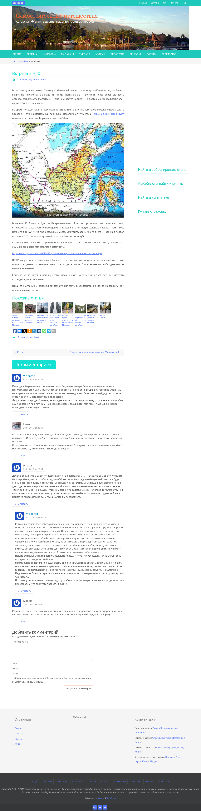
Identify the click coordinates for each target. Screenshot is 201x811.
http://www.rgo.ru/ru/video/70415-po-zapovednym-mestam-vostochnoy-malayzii (57, 253)
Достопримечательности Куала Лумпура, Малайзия (55, 320)
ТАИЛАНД (91, 781)
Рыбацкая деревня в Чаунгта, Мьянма (92, 319)
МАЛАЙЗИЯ (77, 781)
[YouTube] (22, 3)
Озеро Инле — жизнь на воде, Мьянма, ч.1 (95, 352)
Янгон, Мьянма (103, 316)
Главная (142, 3)
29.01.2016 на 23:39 (33, 427)
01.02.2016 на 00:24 (33, 379)
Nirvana (101, 798)
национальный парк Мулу (108, 113)
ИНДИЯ (34, 781)
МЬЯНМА (105, 781)
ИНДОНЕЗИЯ (120, 781)
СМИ (165, 3)
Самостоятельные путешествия (57, 15)
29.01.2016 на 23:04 (33, 469)
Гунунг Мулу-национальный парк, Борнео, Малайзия (80, 320)
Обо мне (155, 3)
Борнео (22, 337)
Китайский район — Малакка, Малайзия (30, 319)
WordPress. (111, 798)
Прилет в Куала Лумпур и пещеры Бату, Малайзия (67, 320)
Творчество (163, 781)
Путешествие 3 (37, 79)
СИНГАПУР (135, 781)
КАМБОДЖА (62, 781)
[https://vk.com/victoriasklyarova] (18, 3)
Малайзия (23, 61)
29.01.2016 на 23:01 (33, 604)
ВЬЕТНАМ (47, 781)
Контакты (176, 3)
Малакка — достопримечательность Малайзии (42, 319)
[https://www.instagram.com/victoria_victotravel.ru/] (14, 3)
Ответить (23, 414)
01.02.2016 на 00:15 (36, 517)
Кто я (20, 352)
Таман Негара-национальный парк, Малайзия (17, 320)
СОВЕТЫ (149, 781)
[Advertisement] (162, 115)
